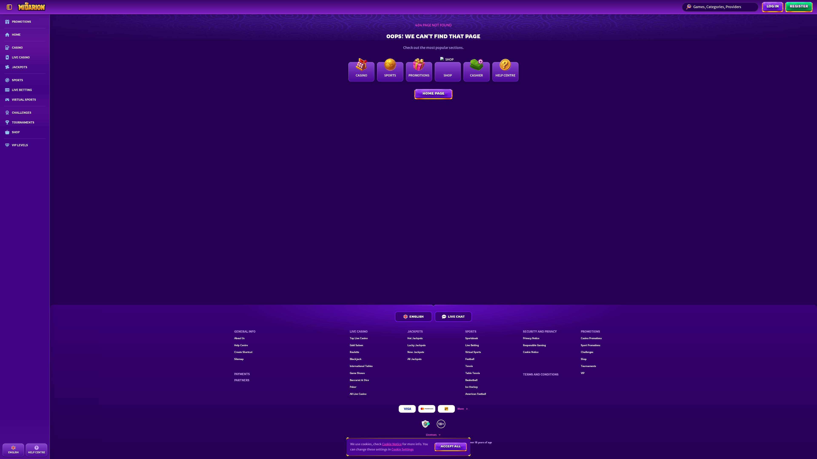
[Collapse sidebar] (9, 7)
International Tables (361, 366)
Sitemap (239, 359)
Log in (773, 6)
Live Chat (456, 316)
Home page (433, 93)
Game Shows (357, 373)
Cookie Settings (402, 449)
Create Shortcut (243, 352)
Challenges (587, 352)
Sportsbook (471, 338)
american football (475, 393)
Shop (584, 359)
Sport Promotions (590, 345)
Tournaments (588, 366)
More (460, 408)
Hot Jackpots (415, 338)
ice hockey (471, 386)
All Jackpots (414, 359)
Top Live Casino (359, 338)
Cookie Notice (530, 352)
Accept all (451, 446)
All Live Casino (358, 393)
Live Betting (472, 345)
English (416, 316)
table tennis (472, 373)
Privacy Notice (531, 338)
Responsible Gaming (534, 345)
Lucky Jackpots (416, 345)
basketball (471, 380)
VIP (582, 373)
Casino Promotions (591, 338)
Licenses (431, 434)
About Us (239, 338)
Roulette (354, 352)
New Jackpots (415, 352)
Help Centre (241, 345)
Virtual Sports (473, 352)
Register (799, 6)
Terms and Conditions (540, 374)
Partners (241, 380)
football (469, 359)
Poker (353, 386)
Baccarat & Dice (359, 380)
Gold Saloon (356, 345)
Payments (242, 374)
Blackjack (355, 359)
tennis (469, 366)
